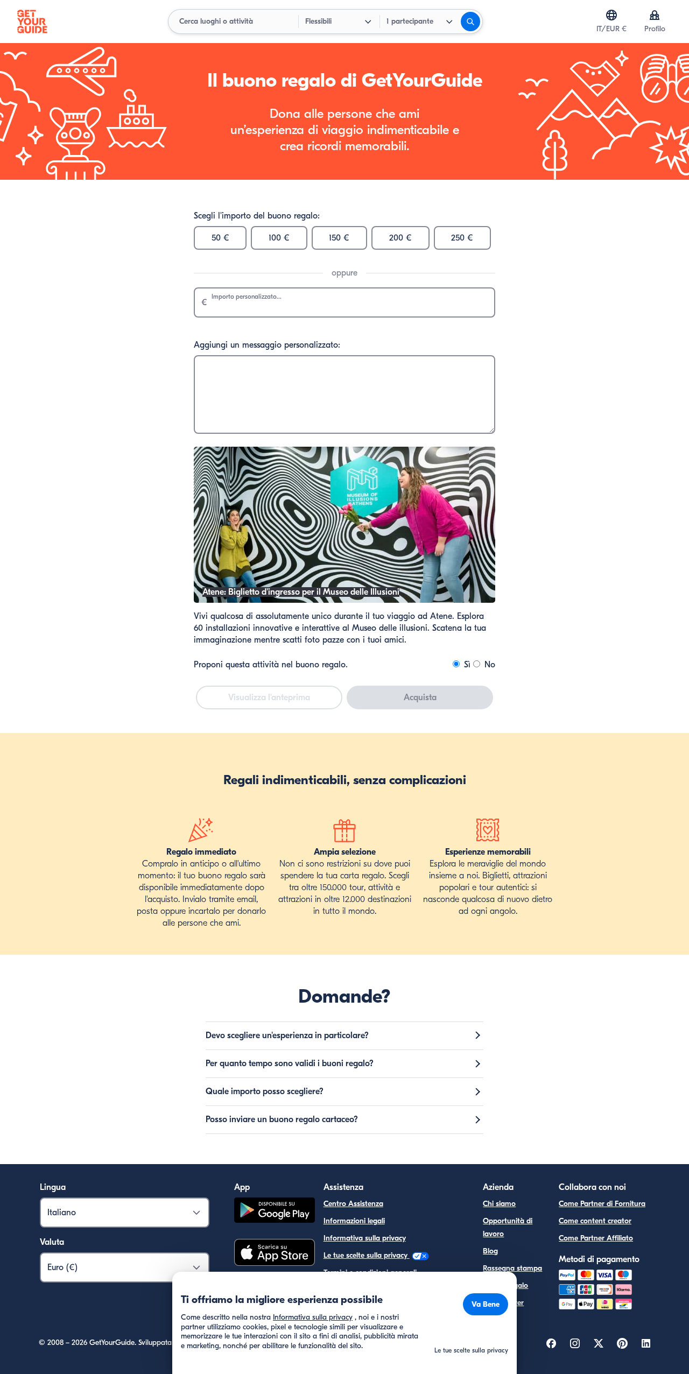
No (488, 665)
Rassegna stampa (512, 1268)
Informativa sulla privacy (365, 1238)
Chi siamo (499, 1203)
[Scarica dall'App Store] (274, 1254)
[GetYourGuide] (32, 21)
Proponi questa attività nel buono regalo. (271, 665)
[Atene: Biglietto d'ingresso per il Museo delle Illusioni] (344, 600)
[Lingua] (611, 15)
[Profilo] (654, 15)
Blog (490, 1251)
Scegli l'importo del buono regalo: (257, 216)
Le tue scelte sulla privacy (367, 1255)
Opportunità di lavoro (507, 1227)
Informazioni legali (354, 1220)
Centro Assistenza (353, 1203)
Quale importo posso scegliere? (265, 1091)
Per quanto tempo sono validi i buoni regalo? (290, 1063)
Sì (465, 665)
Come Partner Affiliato (596, 1238)
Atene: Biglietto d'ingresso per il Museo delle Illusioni (300, 592)
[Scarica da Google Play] (274, 1211)
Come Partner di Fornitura (602, 1203)
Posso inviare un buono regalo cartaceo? (282, 1119)
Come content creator (595, 1220)
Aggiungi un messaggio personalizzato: (267, 345)
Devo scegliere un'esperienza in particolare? (287, 1035)
